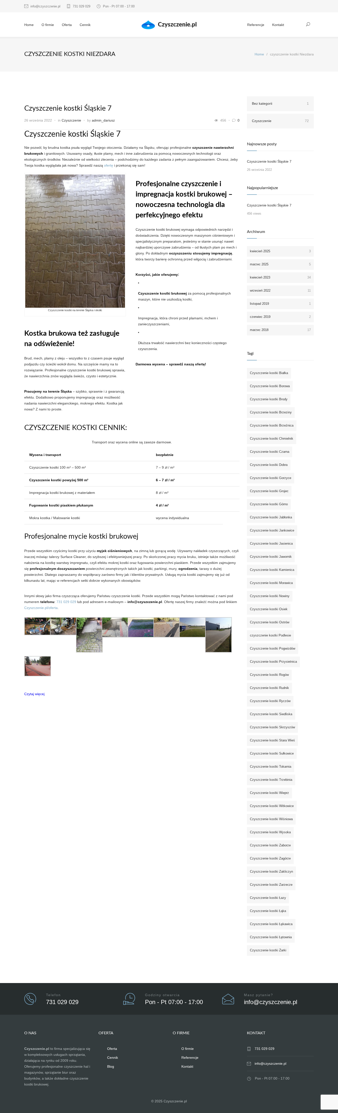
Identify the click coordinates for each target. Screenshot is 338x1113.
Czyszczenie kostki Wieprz (269, 793)
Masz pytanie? (258, 995)
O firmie (48, 25)
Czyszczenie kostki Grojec (269, 491)
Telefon (53, 995)
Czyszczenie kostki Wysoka (270, 832)
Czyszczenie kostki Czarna (269, 452)
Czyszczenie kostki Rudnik (269, 688)
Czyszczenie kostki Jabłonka (271, 517)
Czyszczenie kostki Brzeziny (271, 412)
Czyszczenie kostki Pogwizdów (272, 648)
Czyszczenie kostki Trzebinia (271, 780)
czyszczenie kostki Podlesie (270, 635)
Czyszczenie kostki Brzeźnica (271, 425)
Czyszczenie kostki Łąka (268, 911)
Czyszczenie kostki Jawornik (271, 556)
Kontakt (278, 25)
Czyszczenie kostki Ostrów (269, 622)
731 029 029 (81, 6)
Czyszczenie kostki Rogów (269, 675)
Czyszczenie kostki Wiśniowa (271, 819)
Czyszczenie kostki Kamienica (272, 570)
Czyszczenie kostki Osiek (269, 609)
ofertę (108, 165)
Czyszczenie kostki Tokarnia (270, 766)
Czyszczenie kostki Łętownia (271, 937)
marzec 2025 (280, 264)
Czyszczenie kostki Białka (269, 373)
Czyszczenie (71, 120)
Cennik (85, 25)
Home (29, 25)
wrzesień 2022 (280, 290)
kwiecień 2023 (280, 277)
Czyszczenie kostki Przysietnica (273, 661)
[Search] (308, 24)
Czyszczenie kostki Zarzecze (271, 884)
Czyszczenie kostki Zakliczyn (271, 871)
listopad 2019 (280, 303)
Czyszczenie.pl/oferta (41, 608)
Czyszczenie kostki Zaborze (270, 845)
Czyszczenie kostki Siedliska (271, 714)
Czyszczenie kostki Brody (269, 399)
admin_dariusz (103, 120)
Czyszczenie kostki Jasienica (271, 543)
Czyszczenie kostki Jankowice (272, 530)
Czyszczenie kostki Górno (269, 504)
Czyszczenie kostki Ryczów (270, 701)
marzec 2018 (280, 330)
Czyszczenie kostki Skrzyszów (272, 727)
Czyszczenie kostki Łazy (268, 898)
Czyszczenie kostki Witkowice (272, 806)
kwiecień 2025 (280, 251)
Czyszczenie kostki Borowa (270, 386)
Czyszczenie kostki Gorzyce (270, 478)
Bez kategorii (280, 103)
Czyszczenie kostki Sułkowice (272, 753)
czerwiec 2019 (280, 317)
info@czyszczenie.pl (45, 6)
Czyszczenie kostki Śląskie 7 (68, 108)
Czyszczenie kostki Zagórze (270, 858)
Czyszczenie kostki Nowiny (270, 596)
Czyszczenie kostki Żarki (268, 950)
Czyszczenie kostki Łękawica (271, 924)
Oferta (67, 25)
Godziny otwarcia (162, 995)
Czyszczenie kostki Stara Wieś (272, 740)
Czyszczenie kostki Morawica (271, 583)
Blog (110, 1066)
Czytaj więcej (34, 694)
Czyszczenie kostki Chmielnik (271, 438)
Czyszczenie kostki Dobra (269, 465)
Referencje (255, 25)
